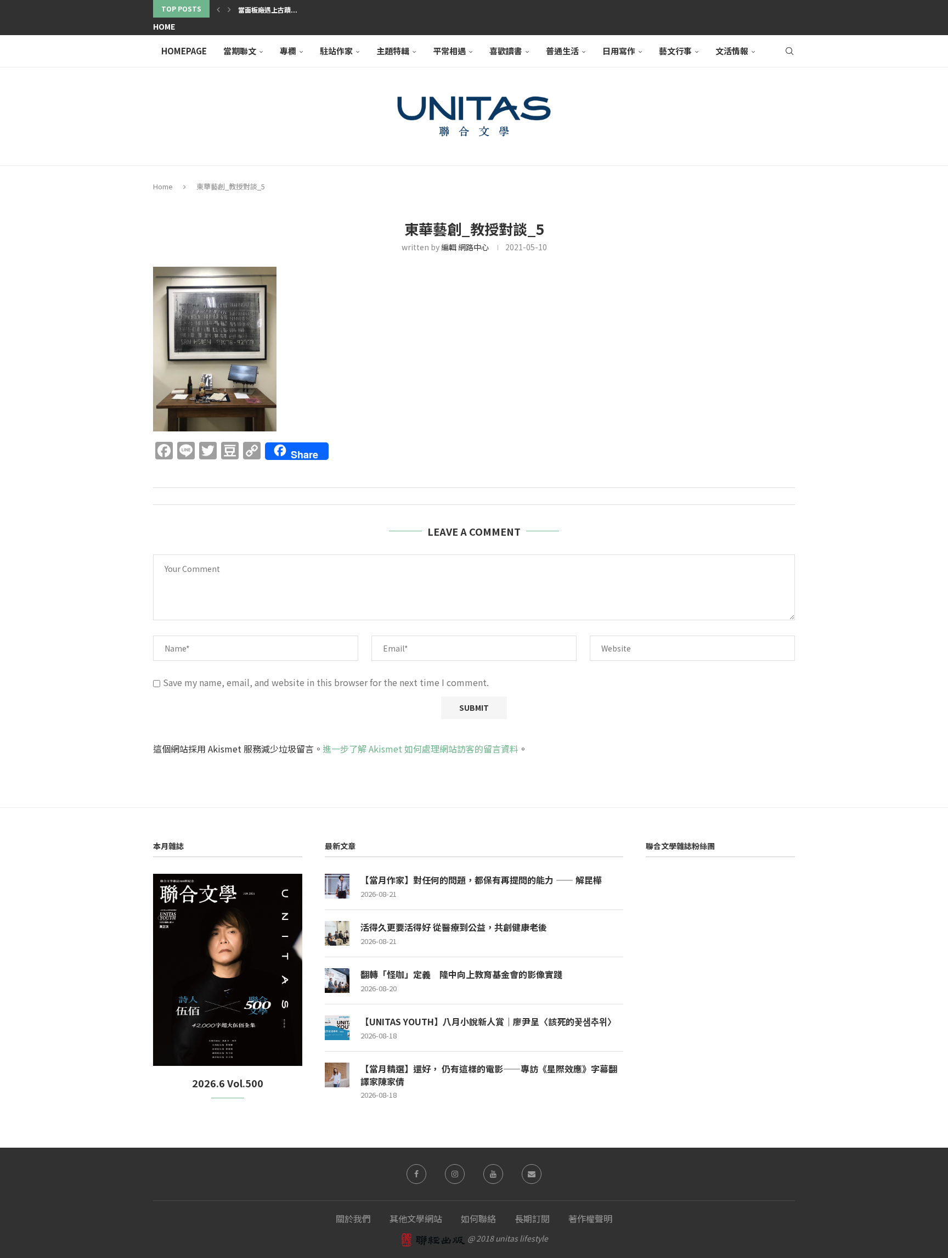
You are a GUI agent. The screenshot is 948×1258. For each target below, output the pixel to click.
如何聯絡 (478, 1218)
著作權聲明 (590, 1218)
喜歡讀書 (505, 51)
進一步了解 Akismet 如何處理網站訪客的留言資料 (420, 748)
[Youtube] (493, 1174)
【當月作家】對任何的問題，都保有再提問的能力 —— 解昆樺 (481, 880)
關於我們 (353, 1218)
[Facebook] (416, 1174)
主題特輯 (392, 51)
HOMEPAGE (184, 51)
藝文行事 (675, 51)
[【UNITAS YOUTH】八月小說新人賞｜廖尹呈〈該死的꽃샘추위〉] (337, 1027)
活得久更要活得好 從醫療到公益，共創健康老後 (453, 927)
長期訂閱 (532, 1218)
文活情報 (731, 51)
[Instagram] (455, 1174)
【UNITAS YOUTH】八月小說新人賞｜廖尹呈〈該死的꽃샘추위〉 (488, 1021)
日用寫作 (618, 51)
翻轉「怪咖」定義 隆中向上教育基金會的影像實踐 (461, 974)
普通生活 (562, 51)
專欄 (288, 51)
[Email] (531, 1174)
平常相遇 (449, 51)
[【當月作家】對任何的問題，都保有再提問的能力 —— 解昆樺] (337, 886)
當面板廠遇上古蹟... (267, 9)
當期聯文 (239, 51)
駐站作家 (336, 51)
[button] (218, 9)
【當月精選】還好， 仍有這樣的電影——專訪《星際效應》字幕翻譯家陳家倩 (488, 1075)
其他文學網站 (416, 1218)
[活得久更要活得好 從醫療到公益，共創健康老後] (337, 933)
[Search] (789, 51)
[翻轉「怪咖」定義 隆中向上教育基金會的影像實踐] (337, 980)
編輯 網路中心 (465, 247)
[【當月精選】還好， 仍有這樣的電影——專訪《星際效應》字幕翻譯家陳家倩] (337, 1075)
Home (164, 26)
